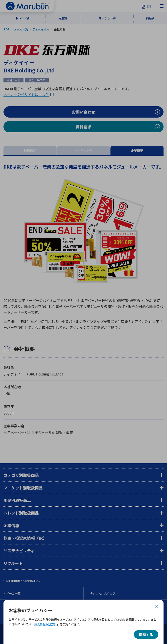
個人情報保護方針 (45, 624)
